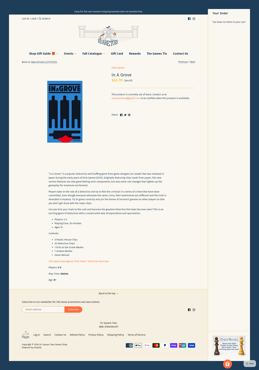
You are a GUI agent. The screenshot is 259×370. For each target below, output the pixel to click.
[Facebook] (189, 18)
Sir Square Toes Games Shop (53, 344)
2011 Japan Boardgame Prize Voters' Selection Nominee (79, 261)
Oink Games (118, 67)
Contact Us (60, 334)
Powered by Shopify (31, 347)
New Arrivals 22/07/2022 (44, 62)
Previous (183, 61)
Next (192, 61)
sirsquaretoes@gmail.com (126, 98)
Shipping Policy (115, 334)
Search (47, 334)
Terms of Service (137, 334)
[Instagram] (194, 18)
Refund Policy (77, 334)
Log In (36, 334)
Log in (25, 18)
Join (33, 18)
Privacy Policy (96, 334)
